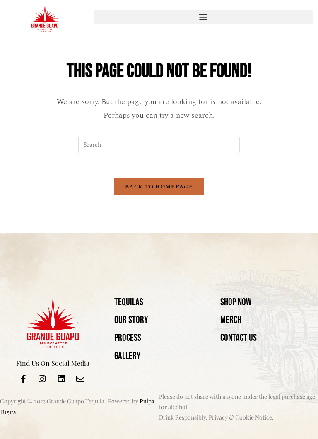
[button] (203, 17)
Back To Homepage (159, 187)
